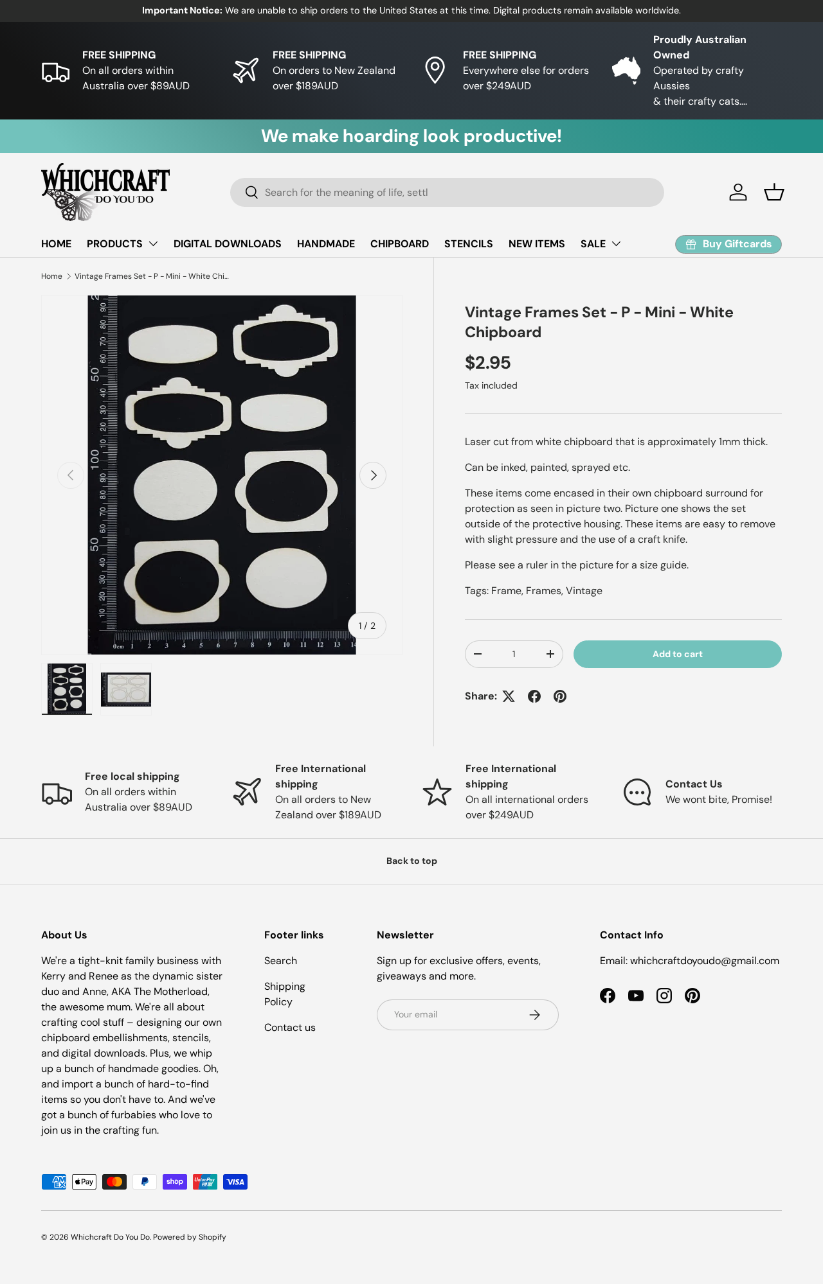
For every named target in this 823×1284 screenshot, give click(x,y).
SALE (593, 244)
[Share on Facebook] (534, 696)
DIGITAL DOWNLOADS (228, 244)
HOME (56, 244)
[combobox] (447, 192)
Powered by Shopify (189, 1237)
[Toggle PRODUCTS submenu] (153, 243)
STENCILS (468, 244)
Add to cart (678, 654)
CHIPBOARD (399, 244)
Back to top (411, 860)
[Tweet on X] (508, 696)
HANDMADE (326, 244)
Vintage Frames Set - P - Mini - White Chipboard (152, 276)
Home (51, 276)
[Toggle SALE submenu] (616, 243)
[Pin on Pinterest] (560, 696)
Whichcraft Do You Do (110, 1237)
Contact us (290, 1027)
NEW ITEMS (537, 244)
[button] (774, 192)
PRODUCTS (115, 244)
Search (280, 960)
